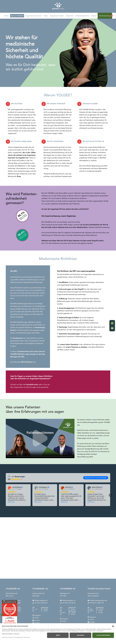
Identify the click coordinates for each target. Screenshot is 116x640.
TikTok (36, 618)
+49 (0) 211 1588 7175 (97, 603)
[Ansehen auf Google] (9, 488)
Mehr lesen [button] (11, 502)
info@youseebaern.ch (68, 600)
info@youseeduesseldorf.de (98, 600)
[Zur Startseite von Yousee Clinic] (58, 6)
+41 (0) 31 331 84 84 (68, 603)
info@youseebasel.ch (40, 600)
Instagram (37, 615)
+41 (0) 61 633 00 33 (40, 603)
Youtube (37, 620)
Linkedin (37, 623)
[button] (5, 495)
